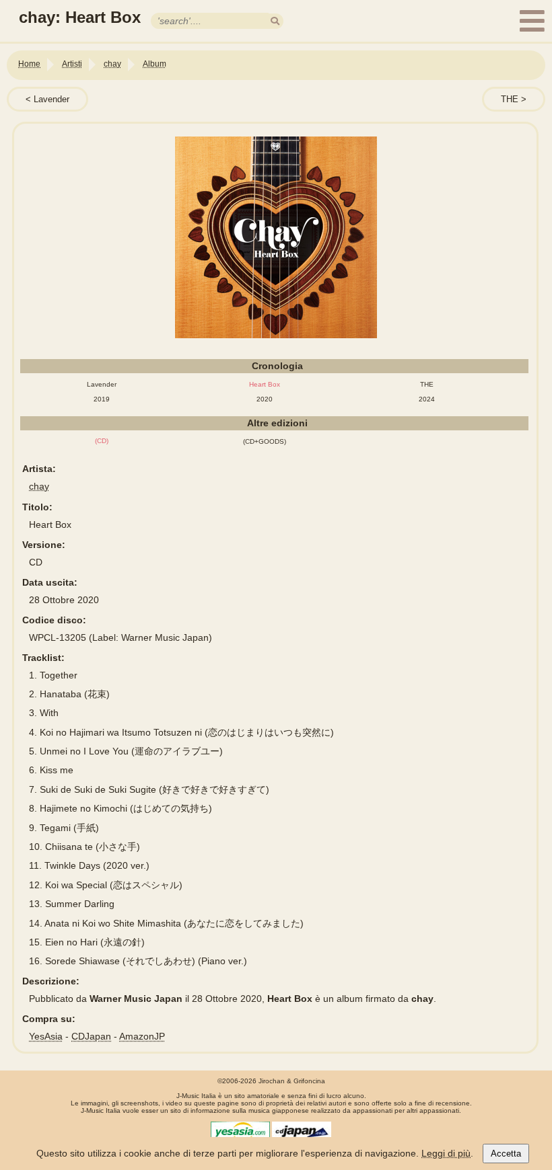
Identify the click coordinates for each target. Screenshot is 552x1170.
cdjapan (301, 1132)
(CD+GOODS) (264, 441)
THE (509, 99)
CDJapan (91, 1036)
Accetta (506, 1153)
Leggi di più (446, 1153)
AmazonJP (142, 1036)
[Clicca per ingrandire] (276, 237)
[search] (275, 21)
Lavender (51, 99)
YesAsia (46, 1036)
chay (39, 486)
